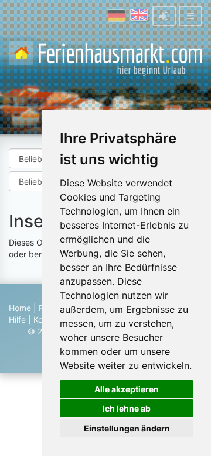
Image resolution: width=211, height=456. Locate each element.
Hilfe (17, 319)
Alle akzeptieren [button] (126, 389)
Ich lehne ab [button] (127, 408)
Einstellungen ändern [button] (127, 428)
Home (20, 308)
